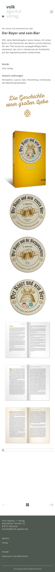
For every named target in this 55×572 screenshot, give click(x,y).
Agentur (5, 538)
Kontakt (5, 552)
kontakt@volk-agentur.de (15, 529)
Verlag (5, 543)
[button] (51, 12)
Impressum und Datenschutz (15, 556)
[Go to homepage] (12, 12)
